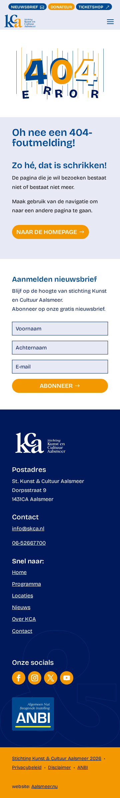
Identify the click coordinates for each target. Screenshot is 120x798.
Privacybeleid (27, 767)
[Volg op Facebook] (18, 678)
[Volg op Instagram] (34, 678)
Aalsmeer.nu (44, 786)
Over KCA (24, 619)
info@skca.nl (28, 528)
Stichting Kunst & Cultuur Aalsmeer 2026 (56, 758)
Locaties (22, 595)
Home (19, 572)
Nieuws (21, 607)
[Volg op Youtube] (66, 678)
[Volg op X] (50, 678)
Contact (22, 631)
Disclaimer (59, 767)
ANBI (82, 767)
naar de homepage (46, 232)
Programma (26, 584)
